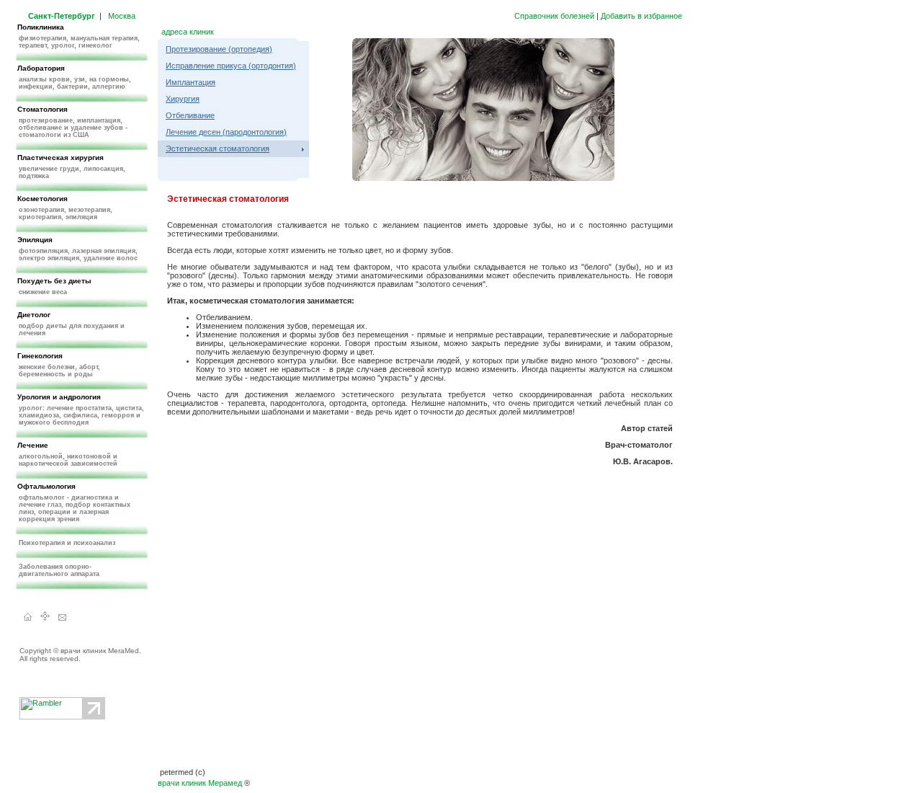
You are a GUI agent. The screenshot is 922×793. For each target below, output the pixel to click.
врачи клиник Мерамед (200, 783)
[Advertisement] (420, 498)
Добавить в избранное (641, 16)
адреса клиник (187, 31)
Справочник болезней (554, 16)
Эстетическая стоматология (217, 148)
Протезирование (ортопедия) (219, 49)
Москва (121, 16)
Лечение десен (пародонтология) (226, 132)
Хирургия (183, 98)
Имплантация (190, 82)
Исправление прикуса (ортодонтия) (231, 65)
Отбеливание (190, 115)
